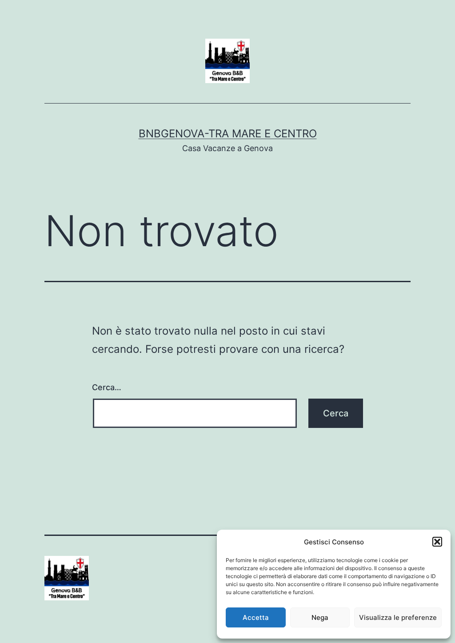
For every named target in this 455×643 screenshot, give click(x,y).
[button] (437, 541)
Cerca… (106, 387)
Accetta (256, 617)
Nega (319, 617)
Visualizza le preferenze (398, 617)
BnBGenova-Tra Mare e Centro (228, 133)
